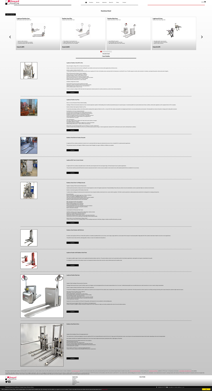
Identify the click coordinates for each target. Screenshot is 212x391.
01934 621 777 (162, 387)
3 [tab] (104, 51)
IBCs (131, 370)
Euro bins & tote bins (136, 370)
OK (206, 389)
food (72, 370)
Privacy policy (105, 389)
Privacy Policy (30, 387)
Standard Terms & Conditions (12, 387)
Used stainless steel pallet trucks (185, 370)
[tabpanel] (38, 33)
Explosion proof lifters (153, 370)
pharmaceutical (77, 370)
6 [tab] (109, 51)
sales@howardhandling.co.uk (176, 387)
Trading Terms (23, 387)
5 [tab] (107, 51)
